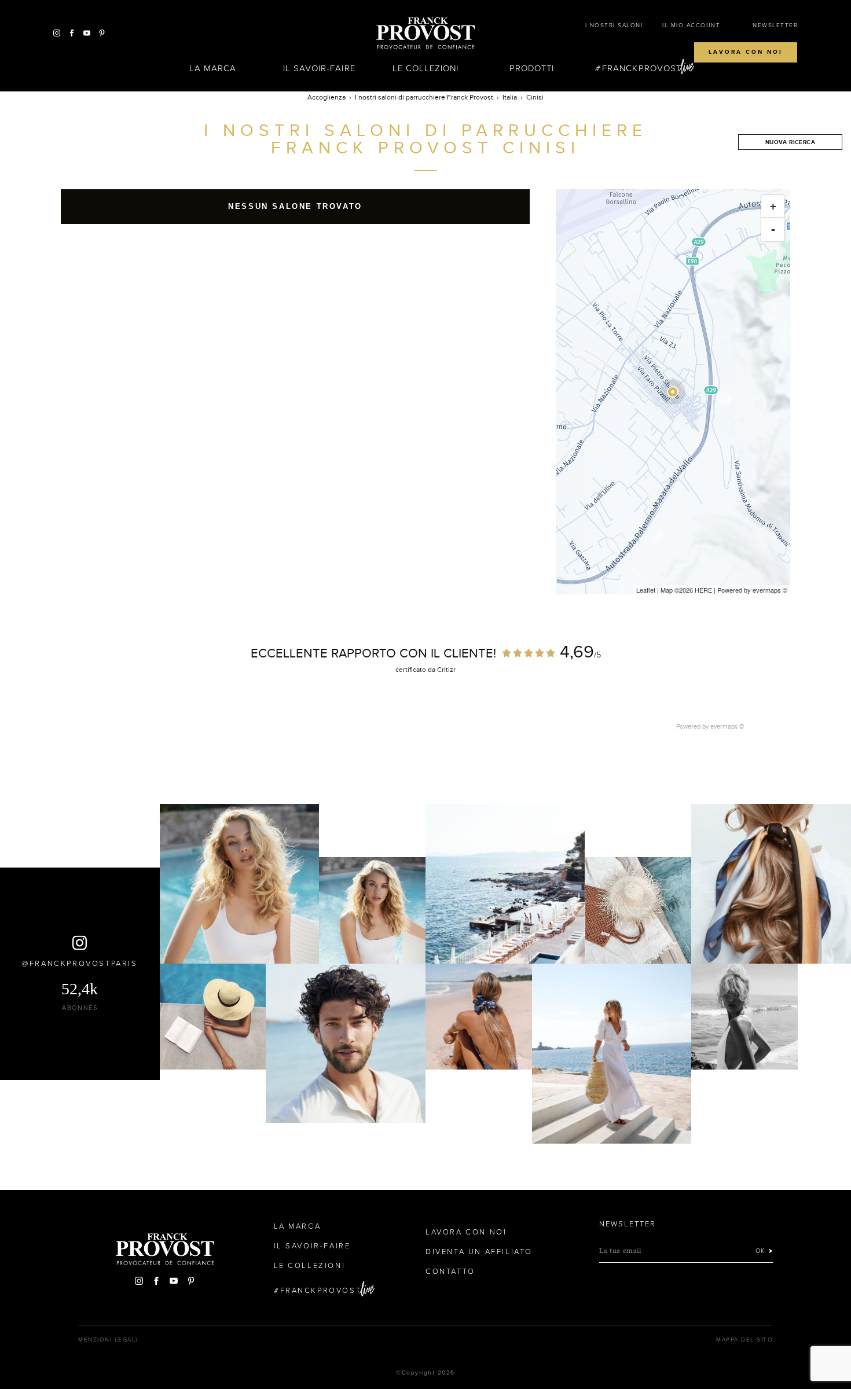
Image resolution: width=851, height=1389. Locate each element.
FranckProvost (641, 68)
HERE (703, 589)
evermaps (767, 589)
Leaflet (645, 589)
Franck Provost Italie (425, 33)
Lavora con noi (746, 52)
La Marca (212, 68)
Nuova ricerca (790, 142)
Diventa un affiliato (479, 1251)
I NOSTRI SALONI (614, 25)
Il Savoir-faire (319, 68)
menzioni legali (108, 1339)
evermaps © (727, 726)
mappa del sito (744, 1339)
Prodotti (531, 68)
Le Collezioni (426, 68)
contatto (450, 1271)
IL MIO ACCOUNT (691, 25)
